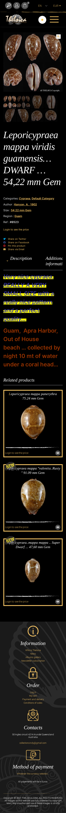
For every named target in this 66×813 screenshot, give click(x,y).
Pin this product (16, 245)
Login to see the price (16, 229)
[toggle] (8, 5)
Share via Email (16, 249)
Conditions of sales (33, 702)
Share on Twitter (17, 238)
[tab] (21, 261)
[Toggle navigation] (54, 19)
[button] (58, 36)
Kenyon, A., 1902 (25, 204)
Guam (18, 216)
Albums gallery (33, 657)
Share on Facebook (18, 242)
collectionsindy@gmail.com (33, 743)
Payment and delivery (33, 699)
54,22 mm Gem (21, 210)
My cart (33, 695)
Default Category (43, 198)
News (33, 653)
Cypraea (24, 198)
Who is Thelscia (33, 650)
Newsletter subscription (33, 660)
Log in (33, 692)
